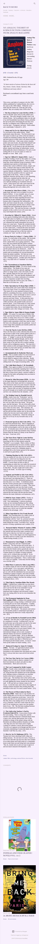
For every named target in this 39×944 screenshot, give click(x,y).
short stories (29, 758)
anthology (14, 758)
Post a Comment (13, 859)
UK (16, 73)
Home (5, 16)
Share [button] (4, 755)
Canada (10, 73)
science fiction (21, 758)
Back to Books (10, 7)
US (5, 73)
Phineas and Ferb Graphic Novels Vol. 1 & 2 (17, 854)
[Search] (34, 3)
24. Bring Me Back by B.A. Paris (18, 915)
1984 (8, 758)
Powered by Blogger (21, 931)
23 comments (12, 919)
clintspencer (24, 935)
